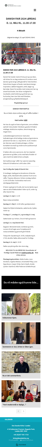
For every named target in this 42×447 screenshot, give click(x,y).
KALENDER (9, 419)
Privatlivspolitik (13, 440)
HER (25, 120)
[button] (21, 10)
